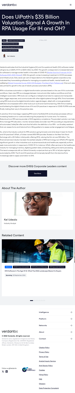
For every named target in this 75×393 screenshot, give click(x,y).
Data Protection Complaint (49, 388)
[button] (31, 300)
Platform (42, 319)
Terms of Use (43, 357)
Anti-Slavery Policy (46, 366)
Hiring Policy (43, 375)
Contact (42, 339)
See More (37, 173)
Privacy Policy (44, 352)
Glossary (42, 384)
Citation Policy (44, 348)
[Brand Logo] (9, 5)
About (41, 332)
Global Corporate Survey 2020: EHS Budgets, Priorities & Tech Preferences (35, 83)
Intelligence (44, 312)
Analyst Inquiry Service (47, 361)
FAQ (40, 379)
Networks (43, 325)
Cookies (42, 370)
